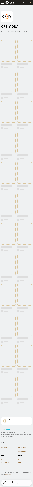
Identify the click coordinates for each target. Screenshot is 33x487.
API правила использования (22, 450)
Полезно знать (5, 460)
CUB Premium (5, 462)
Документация (22, 447)
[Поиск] (24, 2)
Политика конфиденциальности (24, 463)
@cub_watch (8, 474)
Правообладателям (6, 450)
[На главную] (9, 2)
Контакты (4, 447)
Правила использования (25, 460)
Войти (29, 2)
